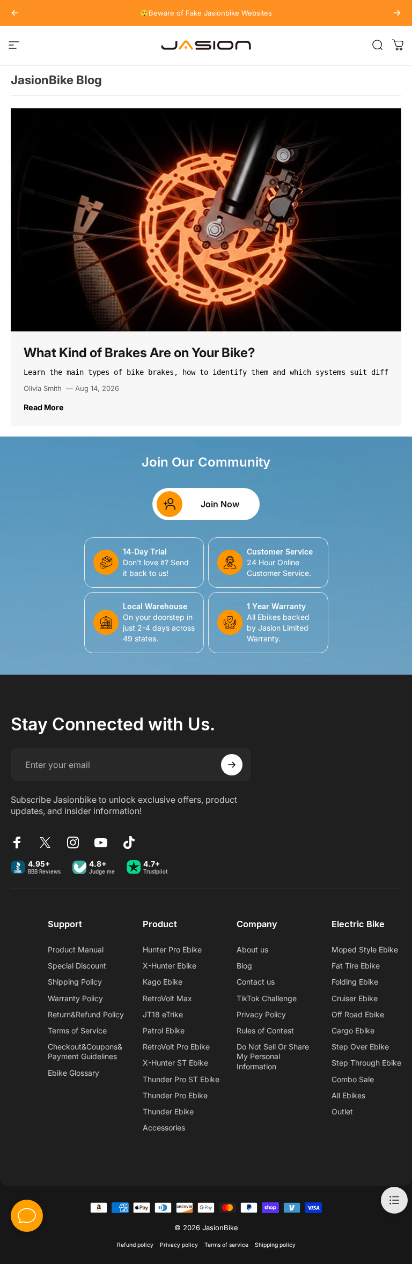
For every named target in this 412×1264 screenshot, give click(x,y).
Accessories (164, 1127)
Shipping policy (275, 1244)
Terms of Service (77, 1030)
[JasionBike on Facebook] (17, 842)
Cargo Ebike (353, 1030)
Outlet (342, 1111)
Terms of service (226, 1244)
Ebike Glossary (73, 1072)
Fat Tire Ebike (356, 965)
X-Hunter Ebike (169, 965)
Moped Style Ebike (365, 949)
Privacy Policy (261, 1014)
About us (252, 949)
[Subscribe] (231, 764)
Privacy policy (179, 1244)
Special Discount (77, 965)
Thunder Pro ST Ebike (181, 1079)
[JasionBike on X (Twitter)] (45, 842)
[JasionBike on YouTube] (100, 842)
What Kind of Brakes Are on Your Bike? (139, 352)
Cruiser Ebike (355, 998)
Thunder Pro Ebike (175, 1095)
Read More (44, 407)
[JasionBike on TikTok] (128, 842)
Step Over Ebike (360, 1046)
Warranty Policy (75, 998)
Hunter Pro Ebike (172, 949)
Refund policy (135, 1244)
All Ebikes (348, 1095)
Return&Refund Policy (86, 1014)
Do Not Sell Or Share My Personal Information (273, 1056)
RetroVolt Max (167, 998)
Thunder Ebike (168, 1111)
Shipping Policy (75, 981)
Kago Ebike (162, 981)
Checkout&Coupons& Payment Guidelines (85, 1051)
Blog (244, 965)
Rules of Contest (265, 1030)
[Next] (397, 13)
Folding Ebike (355, 981)
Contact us (256, 981)
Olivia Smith (43, 388)
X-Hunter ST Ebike (175, 1062)
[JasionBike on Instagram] (73, 842)
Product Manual (76, 949)
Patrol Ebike (164, 1030)
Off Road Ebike (358, 1014)
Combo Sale (353, 1079)
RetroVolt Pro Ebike (176, 1046)
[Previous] (15, 13)
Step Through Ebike (366, 1062)
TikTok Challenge (267, 998)
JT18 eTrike (163, 1014)
